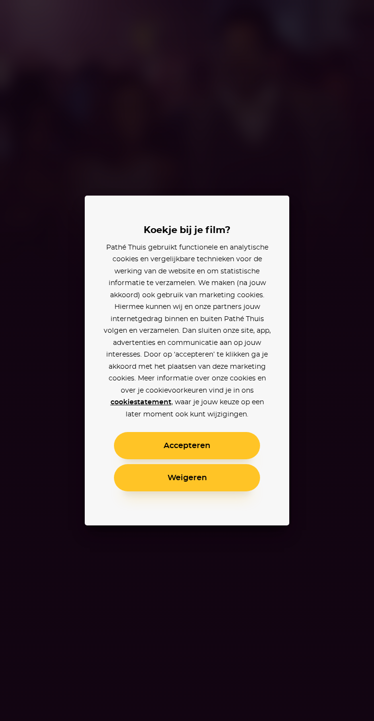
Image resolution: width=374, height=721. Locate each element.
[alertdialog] (187, 360)
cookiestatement (141, 402)
